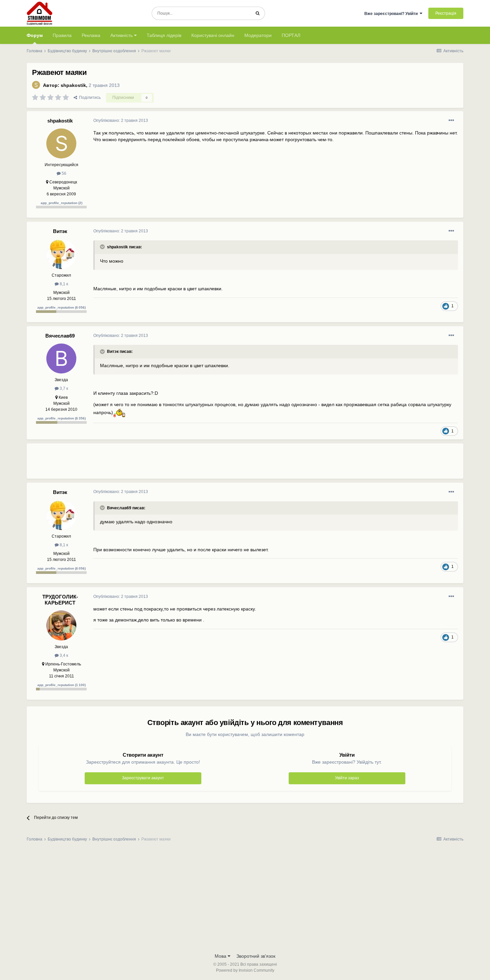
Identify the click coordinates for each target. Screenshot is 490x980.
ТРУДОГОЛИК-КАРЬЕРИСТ (60, 600)
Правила (62, 35)
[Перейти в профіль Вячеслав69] (61, 358)
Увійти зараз (347, 778)
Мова (221, 956)
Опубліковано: (120, 120)
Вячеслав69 (60, 336)
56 (63, 173)
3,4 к (63, 655)
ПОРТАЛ (291, 35)
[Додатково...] (451, 120)
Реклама (91, 35)
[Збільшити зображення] (119, 412)
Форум (35, 35)
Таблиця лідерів (164, 35)
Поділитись (89, 97)
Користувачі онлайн (212, 35)
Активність (122, 35)
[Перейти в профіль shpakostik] (36, 85)
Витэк (60, 231)
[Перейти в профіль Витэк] (61, 254)
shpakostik (73, 85)
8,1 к (63, 284)
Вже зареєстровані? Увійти (392, 13)
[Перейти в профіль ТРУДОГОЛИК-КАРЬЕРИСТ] (61, 625)
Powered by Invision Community (245, 970)
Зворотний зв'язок (255, 956)
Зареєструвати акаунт (143, 778)
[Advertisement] (214, 464)
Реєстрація (445, 13)
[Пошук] (257, 13)
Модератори (258, 35)
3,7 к (63, 388)
